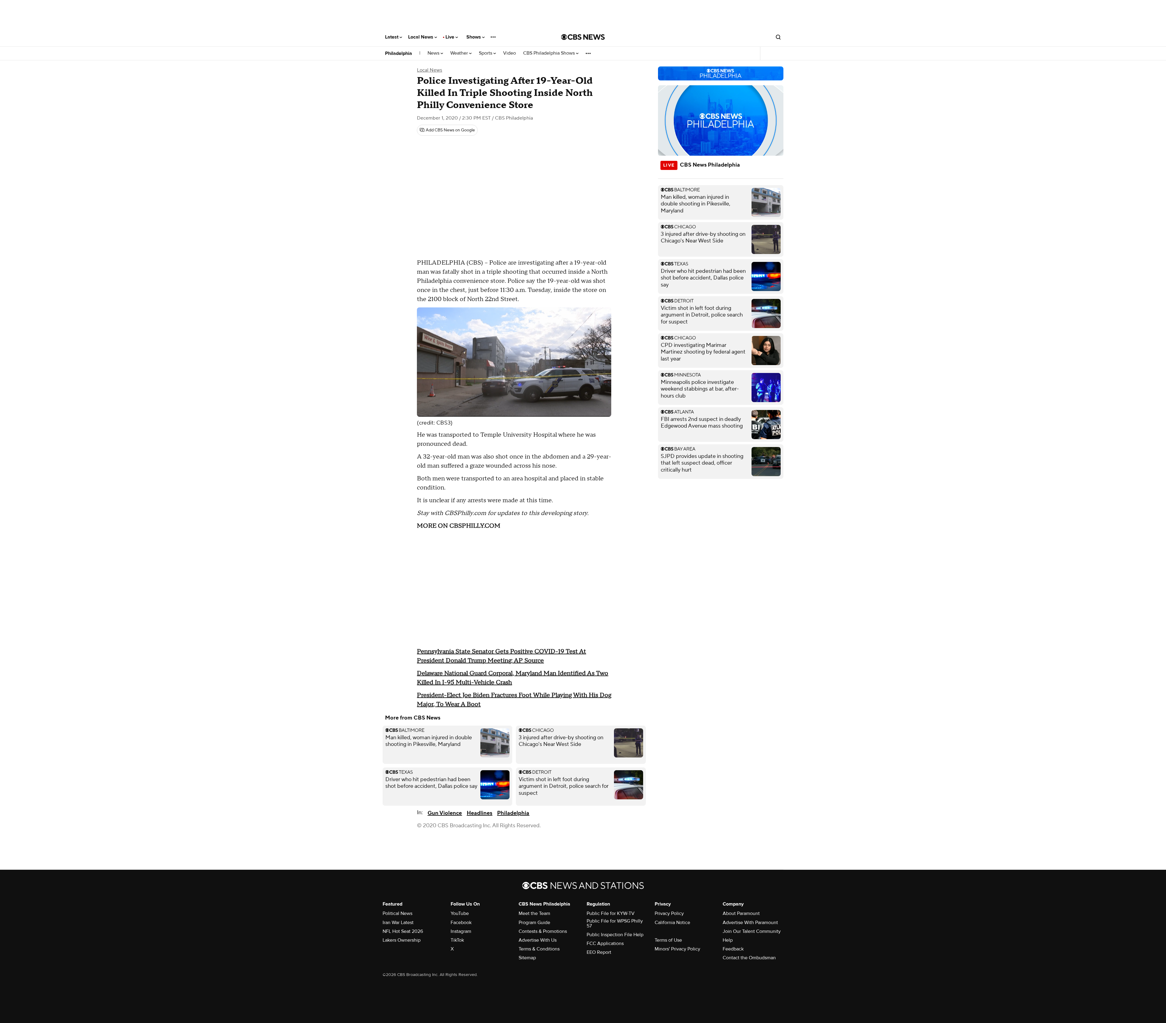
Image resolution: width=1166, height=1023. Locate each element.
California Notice (672, 922)
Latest (392, 37)
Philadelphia (398, 53)
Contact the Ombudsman (749, 957)
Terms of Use (668, 940)
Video (509, 53)
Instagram (461, 931)
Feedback (733, 949)
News (434, 53)
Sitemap (527, 957)
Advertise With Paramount (750, 922)
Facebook (461, 922)
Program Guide (534, 922)
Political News (397, 913)
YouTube (460, 913)
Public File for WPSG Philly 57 (615, 923)
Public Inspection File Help (615, 934)
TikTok (457, 940)
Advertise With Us (538, 940)
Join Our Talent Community (752, 931)
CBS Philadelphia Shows (549, 53)
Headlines (479, 813)
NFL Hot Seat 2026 (403, 931)
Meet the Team (534, 913)
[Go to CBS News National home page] (583, 37)
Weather (459, 53)
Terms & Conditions (539, 949)
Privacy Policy (669, 913)
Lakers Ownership (402, 940)
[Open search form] (778, 37)
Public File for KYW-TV (611, 913)
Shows (474, 37)
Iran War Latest (398, 922)
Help (728, 940)
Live (450, 37)
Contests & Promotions (543, 931)
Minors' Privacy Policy (677, 949)
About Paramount (741, 913)
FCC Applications (605, 943)
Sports (486, 53)
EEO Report (599, 952)
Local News (421, 37)
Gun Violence (445, 813)
